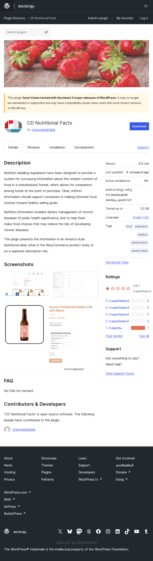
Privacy (9, 479)
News (8, 465)
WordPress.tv (90, 479)
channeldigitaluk (43, 130)
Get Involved (125, 458)
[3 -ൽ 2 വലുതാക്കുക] (93, 277)
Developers (86, 472)
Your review (114, 336)
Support (143, 147)
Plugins (46, 472)
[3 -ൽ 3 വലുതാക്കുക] (93, 306)
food (129, 226)
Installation (57, 147)
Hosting (9, 472)
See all (144, 336)
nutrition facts (139, 242)
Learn (82, 458)
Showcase (49, 458)
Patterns (47, 479)
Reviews (33, 147)
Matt (9, 499)
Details (13, 147)
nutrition (142, 234)
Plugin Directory (14, 18)
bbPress (12, 507)
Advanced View (117, 262)
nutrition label (139, 250)
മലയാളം (19, 532)
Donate (123, 472)
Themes (47, 465)
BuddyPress (15, 513)
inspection (141, 226)
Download (139, 126)
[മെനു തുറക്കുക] (146, 6)
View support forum (120, 373)
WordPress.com (17, 492)
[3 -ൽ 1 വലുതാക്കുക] (44, 277)
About (8, 458)
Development (84, 147)
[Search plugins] (46, 32)
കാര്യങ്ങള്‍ (124, 465)
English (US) (141, 217)
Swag (122, 479)
